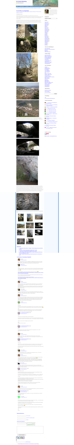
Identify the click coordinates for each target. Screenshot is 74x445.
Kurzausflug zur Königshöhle (22, 10)
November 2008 (47, 39)
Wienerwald (37, 11)
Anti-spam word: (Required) (20, 421)
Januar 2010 (46, 28)
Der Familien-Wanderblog (21, 1)
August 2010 (46, 25)
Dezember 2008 (47, 38)
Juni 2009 (46, 33)
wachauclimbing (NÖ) (47, 63)
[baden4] (21, 228)
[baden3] (39, 219)
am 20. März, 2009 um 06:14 (23, 282)
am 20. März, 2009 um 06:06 (23, 265)
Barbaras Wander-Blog (47, 55)
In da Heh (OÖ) (47, 59)
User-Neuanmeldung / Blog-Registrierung (50, 98)
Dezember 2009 (47, 29)
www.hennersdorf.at (47, 84)
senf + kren (46, 79)
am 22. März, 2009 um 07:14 (23, 355)
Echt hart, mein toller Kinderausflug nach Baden (26, 250)
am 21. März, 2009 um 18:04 (23, 334)
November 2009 (47, 30)
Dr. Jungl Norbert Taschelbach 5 (24, 312)
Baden (23, 11)
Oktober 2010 (46, 24)
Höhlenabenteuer (34, 11)
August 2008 (46, 41)
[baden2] (30, 221)
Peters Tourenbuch (47, 77)
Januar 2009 (46, 37)
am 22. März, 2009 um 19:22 (23, 369)
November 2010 (47, 23)
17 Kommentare (21, 12)
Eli (20, 281)
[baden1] (21, 221)
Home (17, 6)
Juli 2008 (46, 42)
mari (45, 72)
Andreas (21, 264)
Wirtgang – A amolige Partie (48, 83)
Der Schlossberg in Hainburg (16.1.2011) (53, 121)
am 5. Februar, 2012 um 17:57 (23, 397)
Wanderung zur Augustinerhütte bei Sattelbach (26, 251)
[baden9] (39, 235)
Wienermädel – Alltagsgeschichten (49, 82)
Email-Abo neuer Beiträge (48, 90)
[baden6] (39, 228)
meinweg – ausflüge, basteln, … (48, 74)
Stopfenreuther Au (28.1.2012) (51, 108)
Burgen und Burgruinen (26, 11)
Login (45, 97)
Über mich (31, 6)
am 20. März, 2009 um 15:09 (23, 313)
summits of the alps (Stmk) (48, 62)
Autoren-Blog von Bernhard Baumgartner (50, 49)
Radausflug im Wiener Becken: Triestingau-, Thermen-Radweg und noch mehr (30, 248)
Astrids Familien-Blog (47, 48)
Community (27, 6)
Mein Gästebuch (22, 6)
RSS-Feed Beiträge (47, 91)
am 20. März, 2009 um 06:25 (23, 295)
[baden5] (30, 228)
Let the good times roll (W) (48, 60)
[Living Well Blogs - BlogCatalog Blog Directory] (51, 136)
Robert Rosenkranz (47, 78)
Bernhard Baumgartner (23, 390)
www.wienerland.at (47, 86)
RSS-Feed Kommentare (48, 92)
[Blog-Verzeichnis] (51, 133)
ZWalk (47, 125)
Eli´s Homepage (47, 69)
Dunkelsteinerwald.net (47, 68)
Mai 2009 (46, 34)
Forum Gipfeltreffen (47, 70)
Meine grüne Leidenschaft (48, 73)
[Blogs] (51, 134)
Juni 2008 (46, 43)
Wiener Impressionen (47, 81)
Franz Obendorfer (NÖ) (48, 58)
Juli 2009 (46, 32)
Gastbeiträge (30, 11)
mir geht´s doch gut (47, 75)
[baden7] (21, 235)
